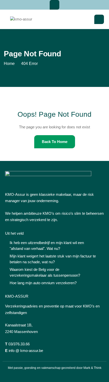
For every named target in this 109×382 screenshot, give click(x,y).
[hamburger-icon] (54, 5)
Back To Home (54, 141)
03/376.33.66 (19, 344)
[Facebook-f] (45, 375)
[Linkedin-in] (63, 375)
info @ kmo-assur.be (26, 350)
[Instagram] (54, 375)
